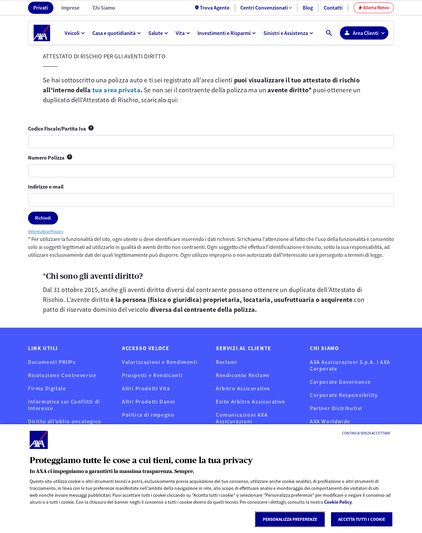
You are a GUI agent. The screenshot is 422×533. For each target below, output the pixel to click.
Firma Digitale (47, 388)
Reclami (226, 362)
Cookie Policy (338, 502)
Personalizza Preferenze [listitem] (290, 519)
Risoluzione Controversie (62, 375)
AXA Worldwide (330, 421)
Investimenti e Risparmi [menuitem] (224, 33)
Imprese (70, 7)
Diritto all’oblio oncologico (65, 421)
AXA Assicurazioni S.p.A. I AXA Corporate (350, 365)
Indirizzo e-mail (46, 186)
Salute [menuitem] (155, 33)
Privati (40, 7)
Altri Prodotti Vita (146, 388)
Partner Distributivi (336, 408)
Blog (308, 7)
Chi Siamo (104, 7)
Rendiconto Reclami (243, 375)
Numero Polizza (50, 158)
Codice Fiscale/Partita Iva (61, 129)
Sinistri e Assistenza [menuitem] (285, 33)
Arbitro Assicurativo (243, 388)
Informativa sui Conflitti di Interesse (64, 404)
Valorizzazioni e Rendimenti (159, 362)
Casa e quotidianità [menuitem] (114, 33)
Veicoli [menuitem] (72, 33)
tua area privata (116, 90)
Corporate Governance (340, 381)
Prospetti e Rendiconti (152, 375)
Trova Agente (214, 7)
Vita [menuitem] (180, 33)
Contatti (333, 7)
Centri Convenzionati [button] (264, 7)
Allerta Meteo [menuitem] (374, 8)
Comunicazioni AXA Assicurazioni (242, 418)
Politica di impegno (148, 414)
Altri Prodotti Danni (148, 401)
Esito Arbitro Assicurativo (251, 401)
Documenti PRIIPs (52, 362)
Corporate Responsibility (343, 395)
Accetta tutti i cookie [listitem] (361, 519)
